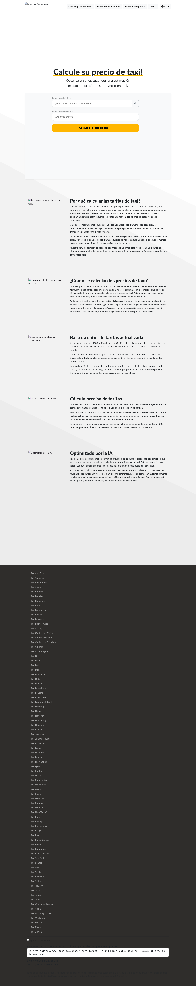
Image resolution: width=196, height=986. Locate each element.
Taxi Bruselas (37, 619)
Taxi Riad (35, 835)
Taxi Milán (35, 794)
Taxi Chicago (36, 628)
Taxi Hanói (35, 711)
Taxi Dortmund (38, 674)
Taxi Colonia (36, 647)
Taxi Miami (35, 789)
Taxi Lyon (35, 766)
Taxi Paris (35, 817)
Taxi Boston (36, 615)
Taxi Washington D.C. (41, 913)
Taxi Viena (35, 909)
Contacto (43, 964)
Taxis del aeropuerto (135, 7)
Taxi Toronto (36, 895)
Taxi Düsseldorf (38, 688)
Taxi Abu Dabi (37, 573)
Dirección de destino (62, 111)
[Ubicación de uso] (135, 103)
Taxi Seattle (36, 863)
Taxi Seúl (34, 867)
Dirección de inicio (61, 98)
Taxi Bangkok (37, 596)
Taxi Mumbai (36, 803)
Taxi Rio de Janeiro (39, 840)
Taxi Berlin (35, 605)
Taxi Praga (35, 831)
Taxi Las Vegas (37, 743)
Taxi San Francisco (39, 854)
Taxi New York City (40, 812)
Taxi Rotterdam (38, 849)
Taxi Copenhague (39, 651)
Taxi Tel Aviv (36, 886)
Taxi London (36, 757)
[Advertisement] (98, 34)
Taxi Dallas (35, 656)
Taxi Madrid (36, 771)
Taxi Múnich (36, 808)
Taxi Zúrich (36, 932)
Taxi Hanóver (37, 716)
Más (152, 7)
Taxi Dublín (36, 684)
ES (165, 7)
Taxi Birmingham (38, 610)
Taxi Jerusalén (37, 734)
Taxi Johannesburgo (40, 739)
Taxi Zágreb (36, 927)
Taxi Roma (35, 844)
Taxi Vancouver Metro (41, 904)
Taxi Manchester (38, 780)
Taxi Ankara (36, 587)
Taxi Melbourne (38, 785)
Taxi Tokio (35, 890)
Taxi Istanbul (36, 729)
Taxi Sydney (36, 881)
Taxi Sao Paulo (37, 858)
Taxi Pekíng (36, 821)
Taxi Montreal (37, 798)
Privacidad (53, 964)
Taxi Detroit (36, 665)
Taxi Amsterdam (38, 582)
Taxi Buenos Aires (39, 624)
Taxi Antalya (36, 592)
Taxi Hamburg (37, 706)
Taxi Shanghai (37, 877)
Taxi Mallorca (37, 775)
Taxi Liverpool (37, 752)
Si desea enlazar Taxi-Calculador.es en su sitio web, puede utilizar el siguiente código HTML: (73, 946)
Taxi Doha (35, 670)
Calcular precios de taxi (80, 7)
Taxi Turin (35, 900)
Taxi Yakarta (36, 923)
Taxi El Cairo (36, 693)
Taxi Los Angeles (38, 762)
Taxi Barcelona (37, 601)
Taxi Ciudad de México (41, 633)
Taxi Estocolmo (38, 697)
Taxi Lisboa (36, 748)
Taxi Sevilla (36, 872)
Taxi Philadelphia (38, 826)
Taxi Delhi (35, 661)
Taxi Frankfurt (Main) (41, 702)
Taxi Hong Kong (38, 720)
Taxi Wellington (38, 918)
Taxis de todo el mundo (108, 7)
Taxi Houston (37, 725)
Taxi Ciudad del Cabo (41, 638)
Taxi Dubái (35, 679)
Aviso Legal (32, 964)
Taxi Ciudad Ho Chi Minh (43, 642)
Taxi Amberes (37, 578)
